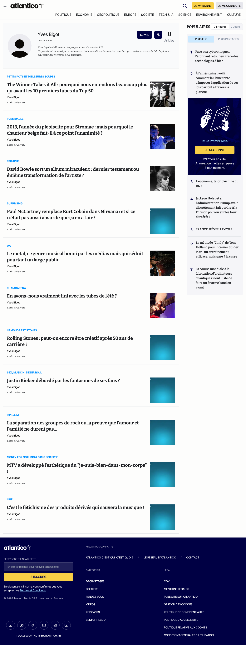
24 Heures (220, 26)
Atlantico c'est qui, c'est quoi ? (110, 557)
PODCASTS (93, 612)
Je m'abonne (215, 150)
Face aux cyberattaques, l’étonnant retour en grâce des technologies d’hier (217, 56)
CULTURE (234, 15)
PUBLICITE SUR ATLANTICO (181, 596)
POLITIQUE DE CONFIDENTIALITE (184, 612)
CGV (167, 581)
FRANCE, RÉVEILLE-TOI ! (214, 229)
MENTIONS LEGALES (176, 589)
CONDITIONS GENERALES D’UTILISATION (189, 635)
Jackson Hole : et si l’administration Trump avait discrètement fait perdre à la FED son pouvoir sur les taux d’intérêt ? (217, 208)
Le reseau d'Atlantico (160, 557)
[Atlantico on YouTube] (66, 625)
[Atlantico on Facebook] (32, 625)
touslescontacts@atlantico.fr (38, 635)
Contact (192, 557)
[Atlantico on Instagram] (55, 625)
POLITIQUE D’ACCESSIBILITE (181, 619)
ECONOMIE (84, 15)
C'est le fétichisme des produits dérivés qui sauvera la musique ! (75, 507)
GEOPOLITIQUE (108, 15)
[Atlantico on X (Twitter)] (21, 625)
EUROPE (130, 15)
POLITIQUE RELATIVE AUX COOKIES (185, 627)
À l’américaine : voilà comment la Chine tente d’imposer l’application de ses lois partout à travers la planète (217, 83)
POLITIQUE (63, 15)
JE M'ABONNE (202, 5)
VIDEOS (90, 604)
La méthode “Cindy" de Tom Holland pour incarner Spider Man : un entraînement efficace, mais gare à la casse (217, 249)
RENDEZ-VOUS (95, 596)
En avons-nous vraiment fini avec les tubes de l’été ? (62, 296)
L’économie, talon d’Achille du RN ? (217, 183)
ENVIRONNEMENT (209, 15)
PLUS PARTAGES (228, 39)
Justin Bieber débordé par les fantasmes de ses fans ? (63, 380)
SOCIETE (147, 15)
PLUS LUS (201, 39)
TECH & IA (166, 15)
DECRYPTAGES (95, 581)
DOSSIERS (92, 589)
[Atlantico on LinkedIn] (44, 625)
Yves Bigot (13, 97)
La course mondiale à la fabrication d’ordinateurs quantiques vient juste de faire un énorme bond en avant (214, 278)
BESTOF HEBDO (96, 619)
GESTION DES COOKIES (178, 604)
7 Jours (235, 26)
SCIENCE (184, 15)
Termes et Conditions (33, 590)
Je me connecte (229, 5)
